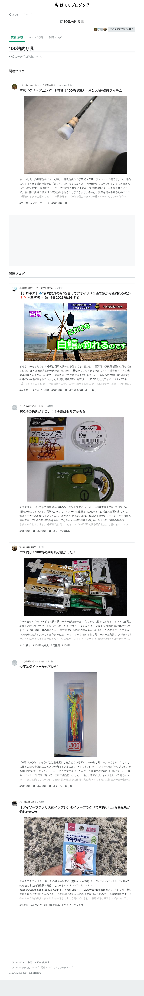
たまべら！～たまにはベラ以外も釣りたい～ (40, 85)
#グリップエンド (40, 203)
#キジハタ (36, 904)
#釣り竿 (23, 203)
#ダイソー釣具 (41, 390)
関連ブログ (55, 37)
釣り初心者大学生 (27, 802)
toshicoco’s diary (27, 546)
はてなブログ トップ (21, 14)
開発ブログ (46, 967)
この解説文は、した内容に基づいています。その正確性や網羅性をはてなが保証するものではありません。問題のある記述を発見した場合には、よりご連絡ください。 (25, 57)
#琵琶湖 (55, 645)
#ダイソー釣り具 (62, 786)
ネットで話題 (36, 37)
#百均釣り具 (44, 530)
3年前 (60, 288)
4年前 (50, 406)
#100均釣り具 (59, 203)
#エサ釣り (91, 390)
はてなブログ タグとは (19, 967)
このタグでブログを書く (121, 29)
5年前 (50, 661)
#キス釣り (25, 390)
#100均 (66, 645)
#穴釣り (23, 904)
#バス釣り (25, 645)
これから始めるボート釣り (32, 406)
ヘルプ (35, 967)
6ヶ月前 (68, 85)
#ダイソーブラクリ (72, 904)
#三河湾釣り (76, 390)
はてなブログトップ (63, 967)
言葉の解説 (17, 37)
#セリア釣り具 (61, 530)
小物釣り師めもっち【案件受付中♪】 (36, 288)
